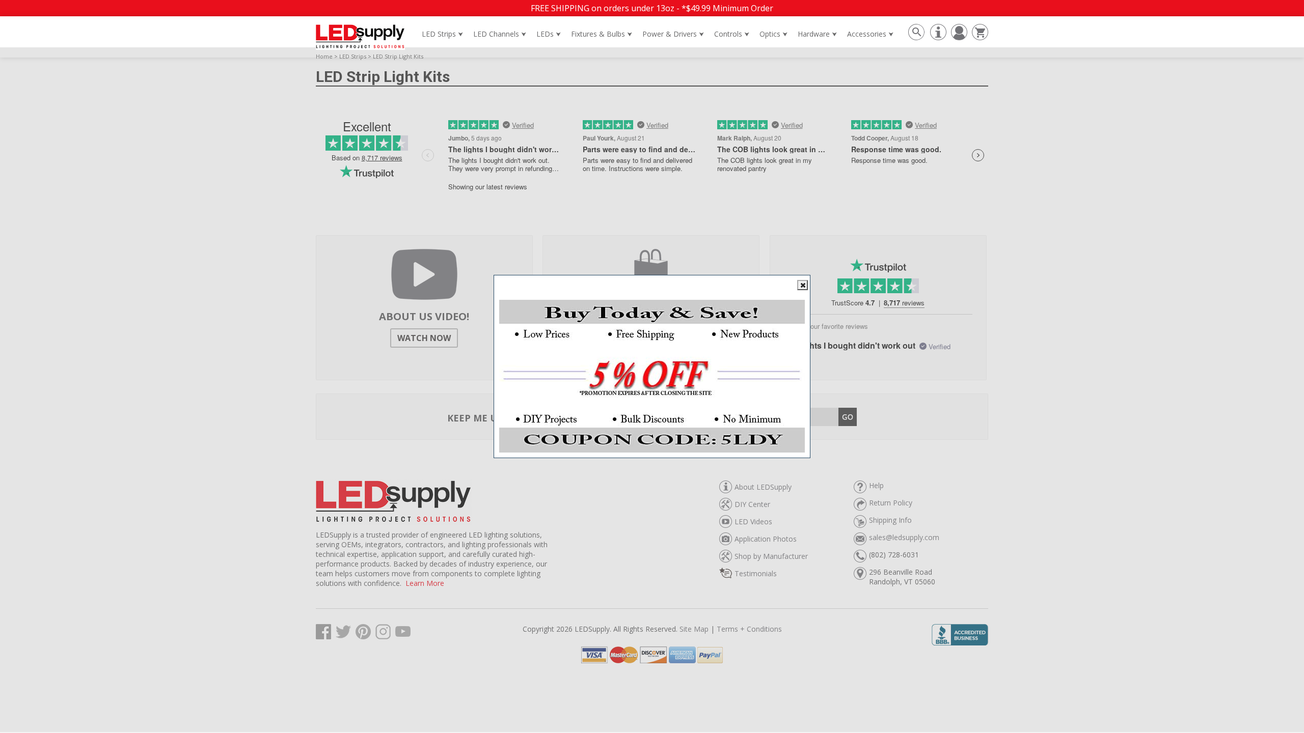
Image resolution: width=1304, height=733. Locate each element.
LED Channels (499, 34)
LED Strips (442, 34)
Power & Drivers (673, 34)
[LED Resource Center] (937, 37)
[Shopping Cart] (978, 37)
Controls (731, 34)
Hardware (817, 34)
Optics (773, 34)
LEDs (548, 34)
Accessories (870, 34)
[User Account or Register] (957, 37)
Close (802, 285)
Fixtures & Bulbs (601, 34)
